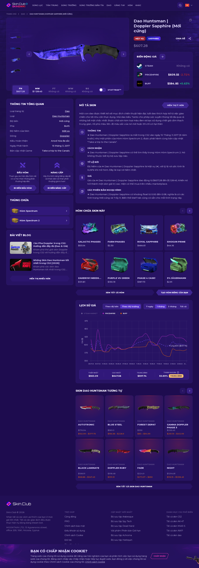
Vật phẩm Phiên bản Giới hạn (126, 530)
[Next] (190, 211)
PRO (67, 521)
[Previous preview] (15, 29)
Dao (23, 14)
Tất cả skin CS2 (174, 516)
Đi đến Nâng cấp (57, 188)
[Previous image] (29, 54)
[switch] (102, 90)
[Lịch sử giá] (162, 57)
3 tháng (172, 306)
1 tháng (161, 306)
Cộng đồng (70, 516)
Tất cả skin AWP (175, 530)
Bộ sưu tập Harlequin (121, 540)
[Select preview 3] (15, 60)
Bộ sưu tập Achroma (121, 535)
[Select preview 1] (15, 37)
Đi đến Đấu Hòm (23, 188)
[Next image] (123, 54)
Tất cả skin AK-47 (175, 521)
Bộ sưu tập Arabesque (122, 516)
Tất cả (183, 306)
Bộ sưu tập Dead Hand (122, 526)
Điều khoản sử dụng (75, 530)
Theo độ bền (111, 306)
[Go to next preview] (15, 79)
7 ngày (149, 306)
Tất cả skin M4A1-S (176, 526)
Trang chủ (11, 14)
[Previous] (183, 211)
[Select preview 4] (15, 71)
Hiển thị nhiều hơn (39, 278)
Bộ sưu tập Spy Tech (121, 521)
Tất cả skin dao (174, 535)
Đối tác (68, 540)
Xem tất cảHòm (115, 292)
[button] (90, 416)
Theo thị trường (130, 306)
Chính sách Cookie (74, 535)
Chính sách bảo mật (75, 526)
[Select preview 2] (15, 48)
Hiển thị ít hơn (175, 105)
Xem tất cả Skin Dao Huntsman (134, 486)
